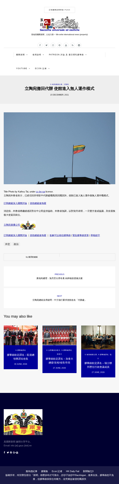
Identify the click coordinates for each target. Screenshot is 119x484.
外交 (7, 244)
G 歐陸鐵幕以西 (91, 354)
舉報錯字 (95, 235)
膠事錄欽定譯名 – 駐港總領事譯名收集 (20, 357)
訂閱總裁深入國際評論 (15, 203)
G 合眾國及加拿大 (53, 350)
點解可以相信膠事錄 (60, 235)
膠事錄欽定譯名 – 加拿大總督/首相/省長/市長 (59, 360)
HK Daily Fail (72, 471)
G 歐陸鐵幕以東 (56, 84)
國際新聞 (20, 55)
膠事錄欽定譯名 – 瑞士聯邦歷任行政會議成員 (98, 365)
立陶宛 (66, 84)
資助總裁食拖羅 (38, 203)
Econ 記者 (41, 68)
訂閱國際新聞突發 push (59, 10)
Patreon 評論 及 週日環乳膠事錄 (66, 55)
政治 (16, 244)
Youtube (21, 68)
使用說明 (37, 55)
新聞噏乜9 (88, 471)
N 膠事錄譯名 (20, 350)
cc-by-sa (40, 191)
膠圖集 (44, 471)
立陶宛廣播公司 (12, 225)
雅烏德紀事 (31, 471)
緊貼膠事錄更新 (81, 235)
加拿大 (59, 354)
